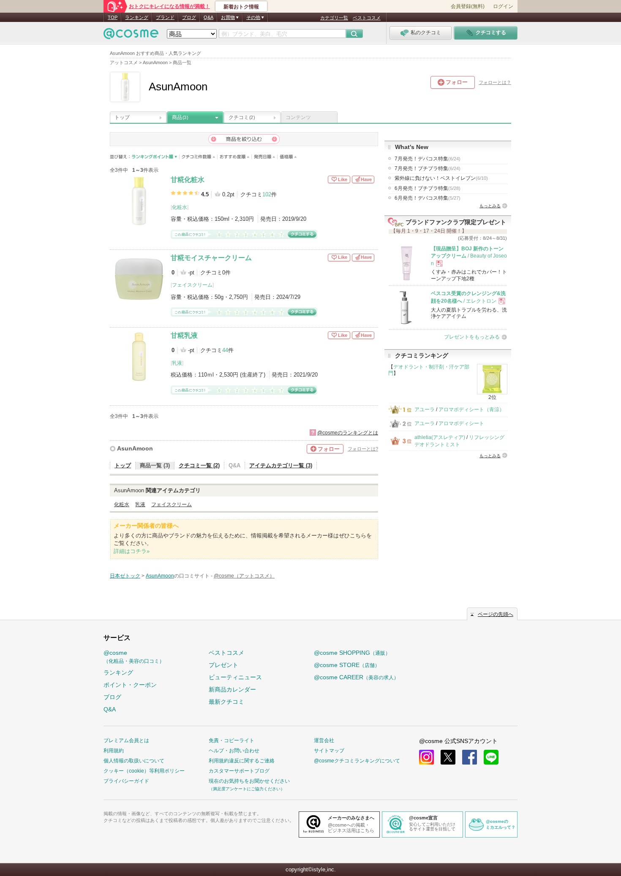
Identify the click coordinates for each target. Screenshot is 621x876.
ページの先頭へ (495, 614)
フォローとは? (363, 448)
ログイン (503, 6)
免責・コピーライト (231, 740)
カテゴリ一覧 (334, 17)
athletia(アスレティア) (439, 437)
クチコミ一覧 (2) (199, 465)
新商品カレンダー (232, 689)
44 (225, 350)
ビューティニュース (235, 677)
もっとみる (490, 205)
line (491, 757)
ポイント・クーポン (130, 684)
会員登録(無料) (468, 6)
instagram (426, 757)
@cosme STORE (347, 665)
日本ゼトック (125, 576)
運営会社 (324, 740)
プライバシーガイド (126, 781)
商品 (180, 117)
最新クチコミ (226, 701)
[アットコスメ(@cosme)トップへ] (131, 36)
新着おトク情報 (241, 7)
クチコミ (242, 117)
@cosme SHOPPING (352, 652)
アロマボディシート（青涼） (471, 409)
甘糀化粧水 (187, 179)
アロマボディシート (461, 423)
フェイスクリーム (192, 285)
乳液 (177, 363)
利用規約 (114, 751)
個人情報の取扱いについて (134, 761)
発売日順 (265, 157)
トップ (122, 117)
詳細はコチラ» (132, 551)
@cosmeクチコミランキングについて (357, 761)
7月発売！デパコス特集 (427, 159)
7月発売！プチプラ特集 (427, 168)
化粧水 (179, 207)
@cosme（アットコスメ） (244, 576)
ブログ (189, 17)
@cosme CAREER (356, 677)
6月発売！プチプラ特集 (427, 188)
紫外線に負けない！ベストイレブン (441, 178)
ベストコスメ (367, 17)
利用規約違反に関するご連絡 (242, 761)
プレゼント (223, 665)
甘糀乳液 (184, 335)
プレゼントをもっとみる (472, 337)
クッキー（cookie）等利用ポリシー (144, 771)
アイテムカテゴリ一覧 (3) (280, 465)
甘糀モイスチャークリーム (211, 257)
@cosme (134, 656)
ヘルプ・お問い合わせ (234, 751)
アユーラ (424, 409)
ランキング (136, 17)
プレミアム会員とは (126, 740)
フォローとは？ (495, 82)
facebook (469, 757)
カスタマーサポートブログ (239, 771)
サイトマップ (329, 751)
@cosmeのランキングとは (347, 433)
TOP (112, 17)
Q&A (208, 17)
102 (266, 194)
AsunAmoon (135, 448)
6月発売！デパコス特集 (427, 198)
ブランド (165, 17)
